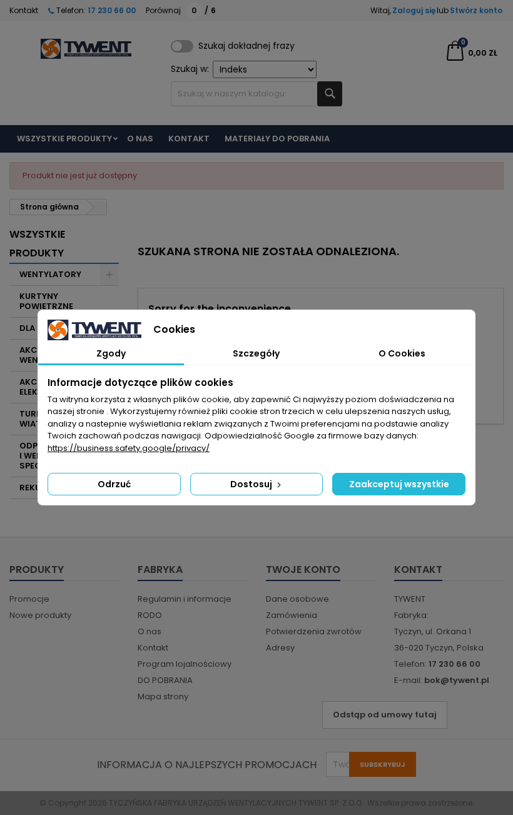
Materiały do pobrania (277, 138)
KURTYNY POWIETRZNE (46, 301)
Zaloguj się (413, 10)
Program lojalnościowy (184, 664)
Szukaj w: (190, 69)
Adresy (280, 648)
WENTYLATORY (50, 274)
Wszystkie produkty (64, 138)
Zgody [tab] (111, 353)
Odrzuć (114, 484)
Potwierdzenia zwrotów (314, 631)
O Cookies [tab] (401, 353)
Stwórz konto (476, 10)
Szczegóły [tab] (256, 353)
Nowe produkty (40, 615)
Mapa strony (163, 696)
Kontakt (23, 10)
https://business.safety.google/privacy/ (129, 448)
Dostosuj (252, 484)
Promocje (29, 599)
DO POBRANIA (165, 680)
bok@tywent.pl (456, 680)
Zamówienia (291, 615)
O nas (140, 138)
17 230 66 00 (111, 10)
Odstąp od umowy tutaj (385, 715)
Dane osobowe (297, 599)
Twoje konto (303, 569)
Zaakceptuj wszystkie (399, 484)
